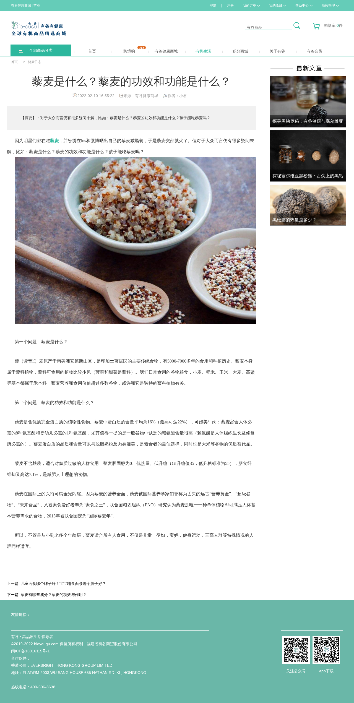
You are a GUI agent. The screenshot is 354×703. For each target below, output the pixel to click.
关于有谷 (277, 51)
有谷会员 (314, 51)
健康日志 (34, 62)
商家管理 (328, 5)
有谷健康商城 (166, 51)
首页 (92, 51)
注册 (230, 5)
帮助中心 (302, 5)
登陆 (213, 5)
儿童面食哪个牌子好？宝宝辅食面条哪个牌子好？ (63, 583)
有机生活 (203, 51)
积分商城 (240, 51)
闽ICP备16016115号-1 (30, 651)
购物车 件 (333, 25)
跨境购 (129, 51)
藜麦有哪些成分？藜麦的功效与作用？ (54, 594)
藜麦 (54, 140)
